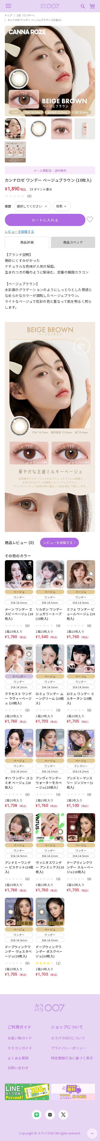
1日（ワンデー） (26, 15)
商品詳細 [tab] (27, 242)
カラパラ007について (68, 1038)
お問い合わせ (18, 1067)
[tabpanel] (50, 284)
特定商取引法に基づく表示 (72, 1058)
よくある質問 (18, 1058)
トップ (8, 15)
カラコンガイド (20, 1048)
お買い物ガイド (20, 1038)
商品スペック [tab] (73, 242)
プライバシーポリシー (68, 1048)
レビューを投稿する (19, 231)
